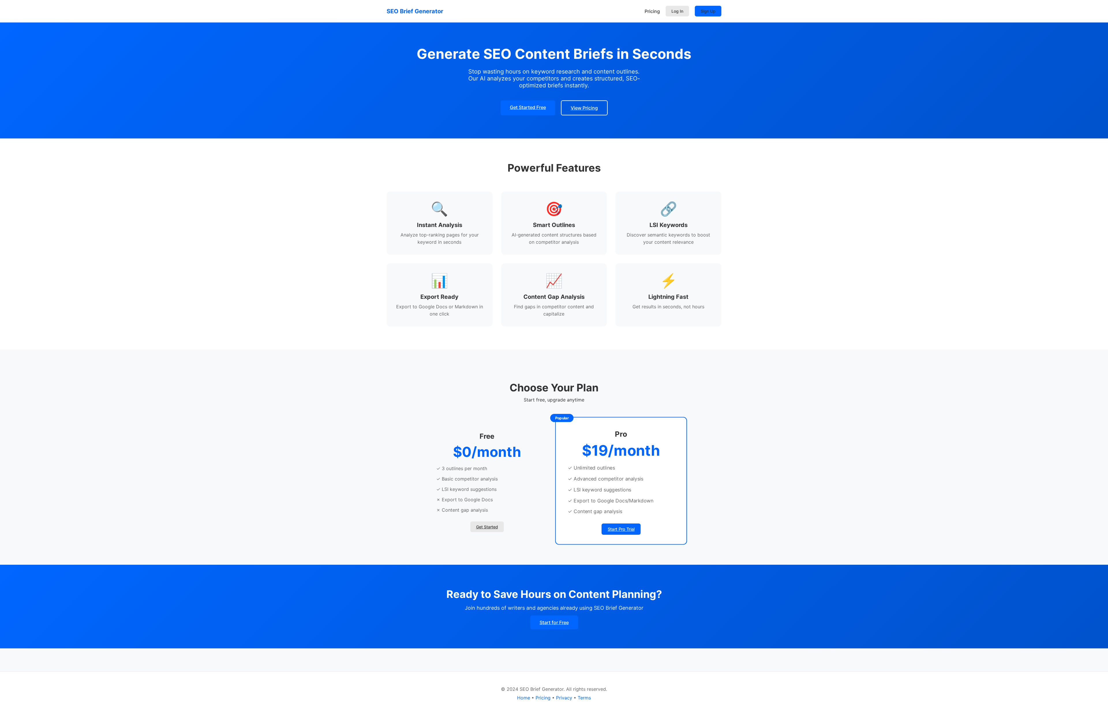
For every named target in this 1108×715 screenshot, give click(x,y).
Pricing (652, 11)
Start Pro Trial (621, 529)
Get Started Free (528, 107)
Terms (584, 698)
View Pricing (584, 108)
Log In (677, 11)
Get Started (487, 526)
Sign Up (708, 11)
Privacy (564, 698)
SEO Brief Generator (415, 11)
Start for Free (554, 622)
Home (523, 698)
